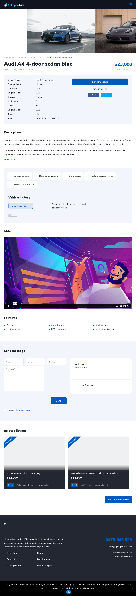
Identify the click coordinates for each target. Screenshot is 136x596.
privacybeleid (14, 565)
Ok (68, 592)
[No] (132, 588)
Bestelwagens (45, 565)
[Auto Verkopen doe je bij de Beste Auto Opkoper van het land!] (17, 5)
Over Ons (12, 553)
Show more (9, 159)
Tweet (107, 95)
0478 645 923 (119, 539)
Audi (32, 57)
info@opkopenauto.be (120, 546)
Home (40, 553)
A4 (40, 57)
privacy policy (25, 410)
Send (58, 400)
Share (94, 95)
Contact (11, 559)
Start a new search (118, 499)
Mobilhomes (43, 559)
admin (79, 364)
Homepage (9, 57)
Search (22, 57)
